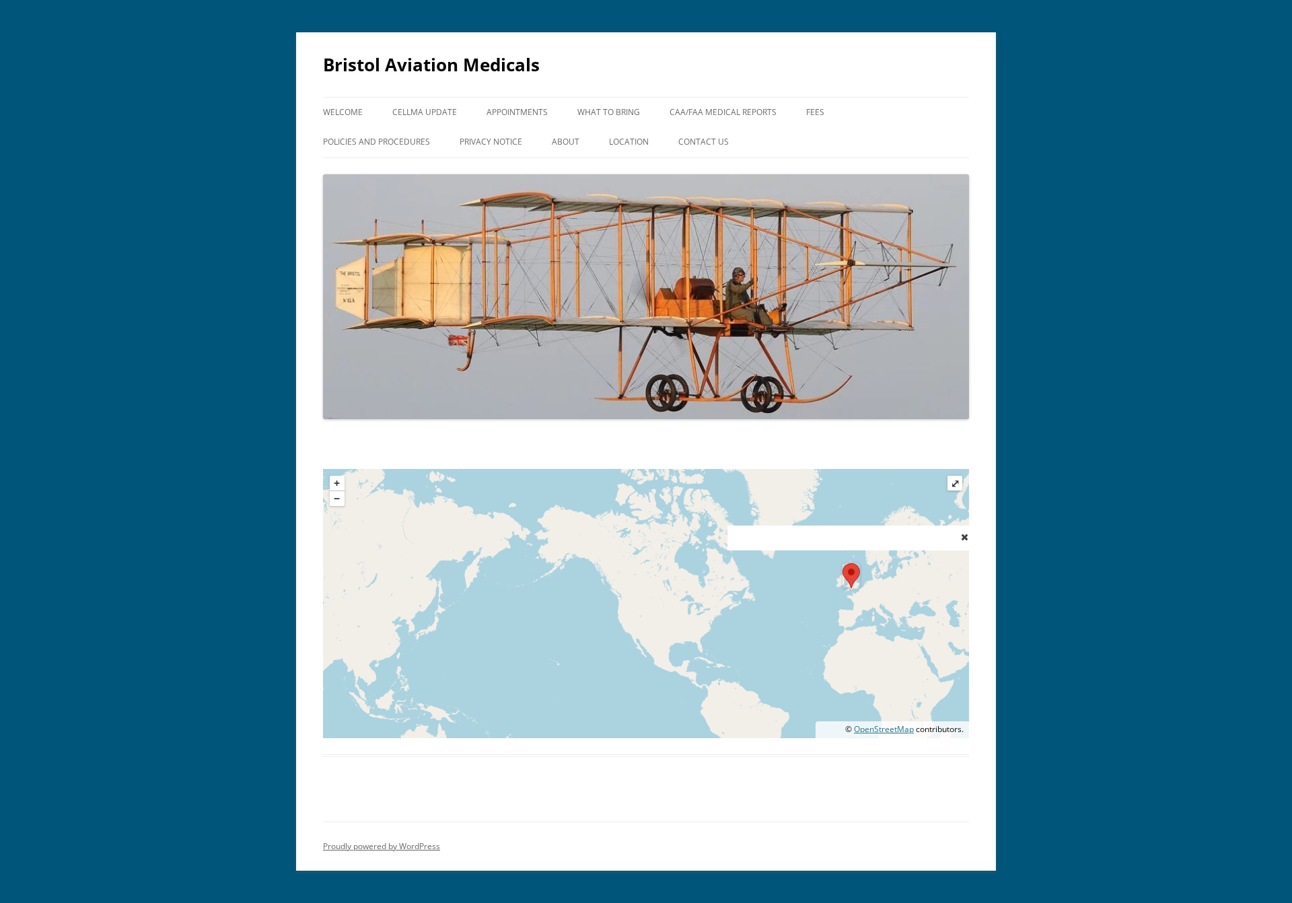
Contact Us (703, 141)
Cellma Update (424, 112)
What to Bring (608, 112)
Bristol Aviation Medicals (431, 64)
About (565, 141)
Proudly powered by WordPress (381, 846)
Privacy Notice (491, 141)
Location (629, 141)
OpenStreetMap (884, 729)
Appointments (517, 112)
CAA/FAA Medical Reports (723, 112)
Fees (815, 112)
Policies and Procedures (376, 141)
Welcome (343, 112)
